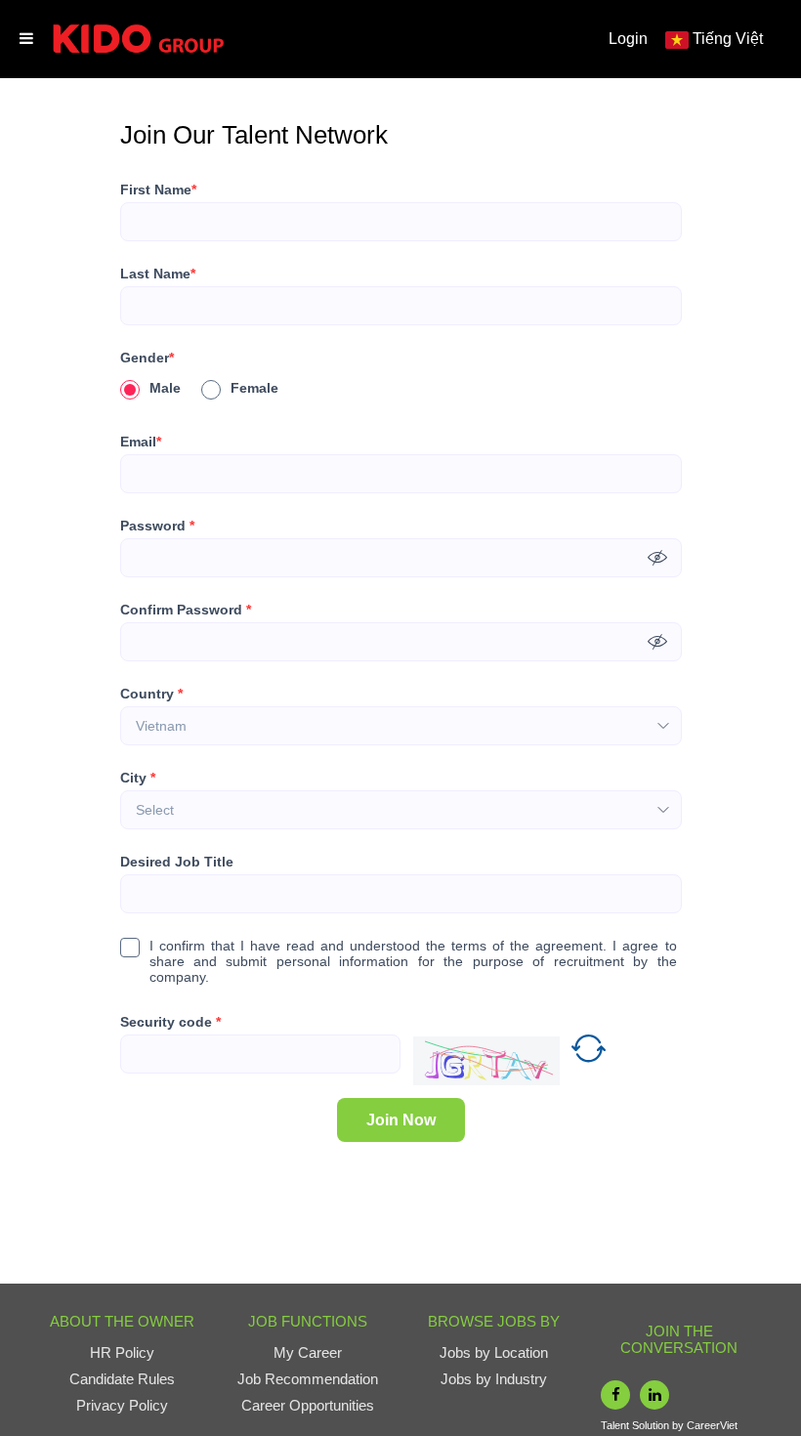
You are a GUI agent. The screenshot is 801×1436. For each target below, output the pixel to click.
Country (151, 693)
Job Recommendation (307, 1379)
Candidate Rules (122, 1379)
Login (628, 38)
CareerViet (712, 1425)
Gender (147, 357)
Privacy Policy (122, 1405)
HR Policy (122, 1352)
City (137, 777)
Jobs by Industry (494, 1379)
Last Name (157, 273)
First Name (158, 189)
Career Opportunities (307, 1405)
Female (254, 388)
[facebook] (615, 1395)
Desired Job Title (176, 861)
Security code (170, 1022)
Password (157, 525)
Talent (616, 1425)
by (679, 1425)
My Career (308, 1352)
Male (165, 388)
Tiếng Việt (728, 38)
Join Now (401, 1120)
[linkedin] (654, 1395)
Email (140, 441)
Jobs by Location (494, 1352)
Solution (652, 1425)
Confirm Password (185, 609)
